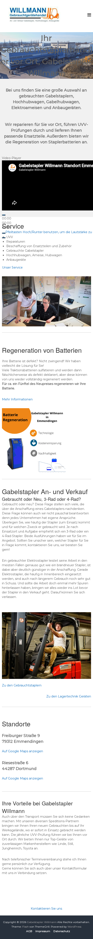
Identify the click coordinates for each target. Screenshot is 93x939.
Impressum (42, 931)
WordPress (74, 926)
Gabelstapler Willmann (42, 922)
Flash (25, 926)
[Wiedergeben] (3, 215)
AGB (29, 931)
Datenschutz (61, 931)
